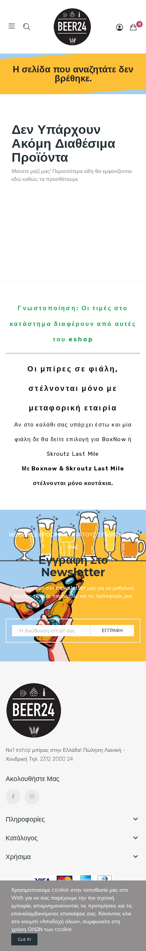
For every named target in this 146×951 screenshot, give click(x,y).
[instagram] (31, 796)
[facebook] (13, 796)
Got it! (24, 939)
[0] (133, 27)
